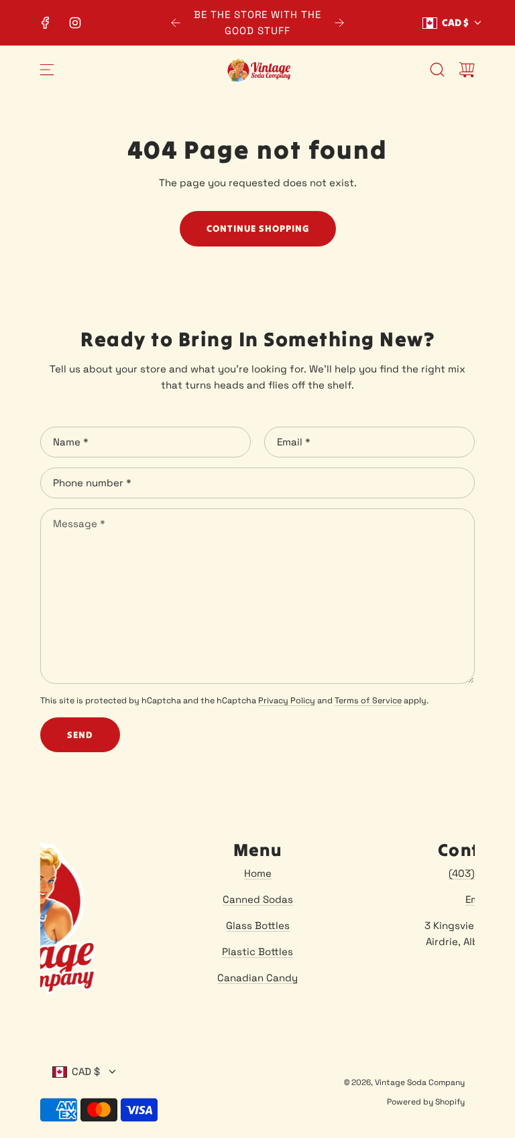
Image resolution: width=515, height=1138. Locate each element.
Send (80, 735)
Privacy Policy (286, 700)
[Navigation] (47, 69)
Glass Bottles (258, 925)
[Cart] (466, 69)
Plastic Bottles (257, 951)
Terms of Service (368, 700)
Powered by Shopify (426, 1101)
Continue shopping (258, 228)
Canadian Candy (257, 977)
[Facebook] (45, 22)
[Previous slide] (175, 22)
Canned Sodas (258, 899)
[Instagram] (75, 22)
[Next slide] (339, 22)
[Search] (437, 69)
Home (258, 873)
